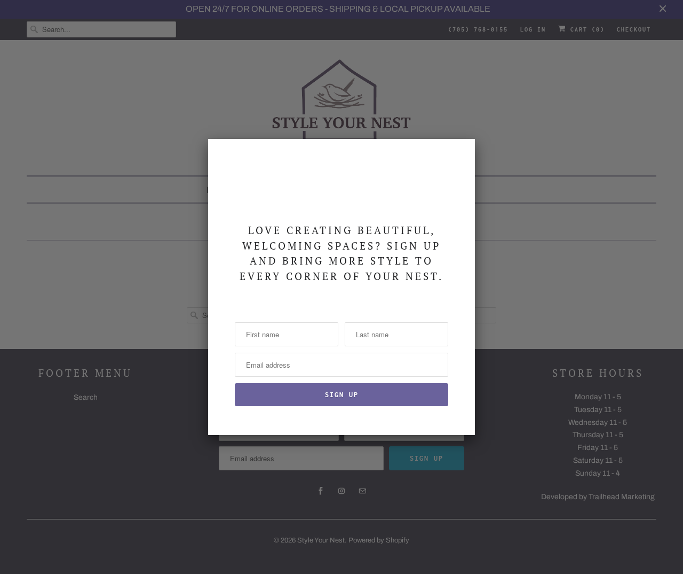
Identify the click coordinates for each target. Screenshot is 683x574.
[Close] (460, 153)
